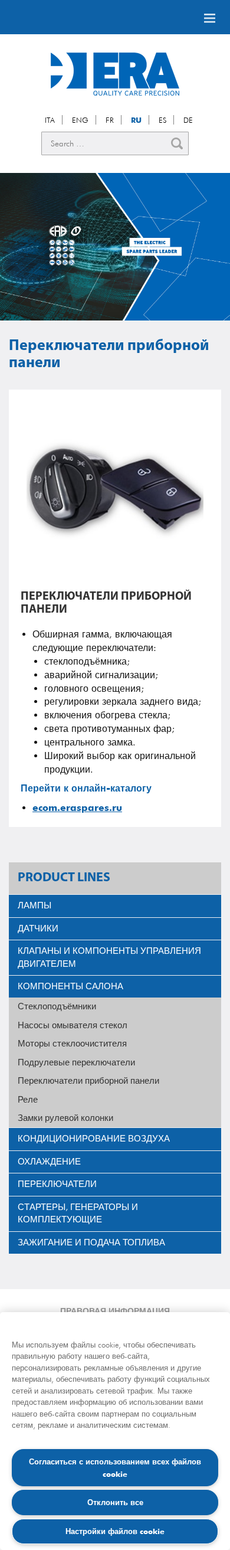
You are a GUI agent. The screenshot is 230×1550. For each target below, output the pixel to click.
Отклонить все (115, 1502)
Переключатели (57, 1184)
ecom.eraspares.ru (77, 807)
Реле (28, 1099)
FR (110, 120)
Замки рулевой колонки (65, 1118)
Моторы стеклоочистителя (72, 1043)
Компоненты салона (70, 986)
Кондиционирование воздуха (94, 1138)
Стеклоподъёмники (57, 1006)
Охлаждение (49, 1161)
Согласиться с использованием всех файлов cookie (115, 1468)
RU (136, 120)
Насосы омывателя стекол (72, 1025)
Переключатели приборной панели (88, 1080)
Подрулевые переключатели (76, 1062)
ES (162, 120)
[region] (115, 1431)
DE (188, 120)
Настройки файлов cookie (115, 1531)
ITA (50, 120)
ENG (80, 120)
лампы (34, 905)
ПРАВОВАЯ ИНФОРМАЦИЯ (115, 1311)
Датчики (38, 928)
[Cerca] (177, 143)
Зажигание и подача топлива (91, 1242)
